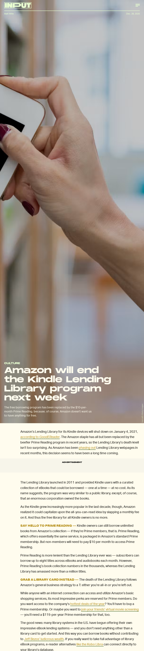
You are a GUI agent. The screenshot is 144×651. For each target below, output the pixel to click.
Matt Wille (9, 13)
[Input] (17, 5)
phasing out (87, 447)
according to (40, 437)
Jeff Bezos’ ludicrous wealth (44, 639)
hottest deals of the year (87, 604)
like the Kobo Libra (89, 644)
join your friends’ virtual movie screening (110, 609)
